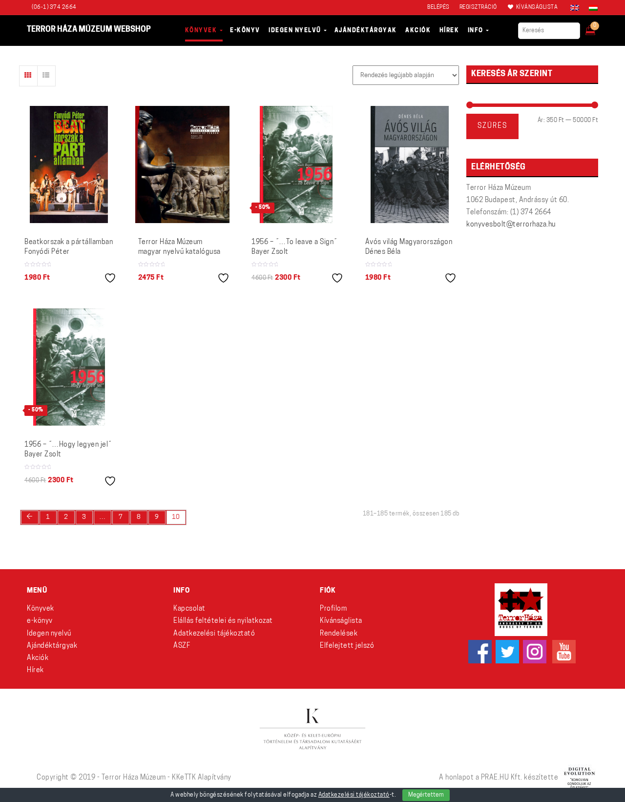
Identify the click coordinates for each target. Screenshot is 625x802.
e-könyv (40, 621)
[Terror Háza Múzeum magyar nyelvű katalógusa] (182, 164)
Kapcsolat (189, 609)
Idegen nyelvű (49, 633)
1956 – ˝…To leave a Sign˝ (294, 247)
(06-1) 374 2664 (54, 7)
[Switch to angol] (574, 8)
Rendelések (338, 633)
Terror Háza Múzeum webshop (89, 30)
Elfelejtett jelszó (347, 646)
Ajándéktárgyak (52, 646)
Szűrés (492, 126)
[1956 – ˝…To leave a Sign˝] (296, 164)
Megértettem (426, 795)
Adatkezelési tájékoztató (214, 633)
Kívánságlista (341, 621)
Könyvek (40, 609)
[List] (46, 75)
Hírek (35, 670)
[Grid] (28, 75)
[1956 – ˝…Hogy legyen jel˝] (69, 367)
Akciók (37, 658)
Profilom (333, 609)
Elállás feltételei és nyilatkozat (223, 621)
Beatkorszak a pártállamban (68, 247)
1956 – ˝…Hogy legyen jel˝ (68, 449)
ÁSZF (181, 646)
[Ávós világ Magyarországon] (410, 164)
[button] (597, 27)
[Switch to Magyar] (591, 8)
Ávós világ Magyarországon (409, 247)
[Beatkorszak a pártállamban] (69, 164)
